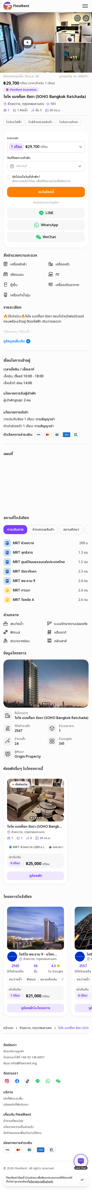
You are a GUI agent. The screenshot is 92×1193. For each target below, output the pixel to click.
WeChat (49, 237)
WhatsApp (49, 225)
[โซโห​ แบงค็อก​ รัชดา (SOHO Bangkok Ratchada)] (35, 829)
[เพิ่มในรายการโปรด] (59, 784)
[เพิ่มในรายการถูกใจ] (77, 18)
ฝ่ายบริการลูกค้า (13, 1051)
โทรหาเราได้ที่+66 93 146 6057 (23, 1057)
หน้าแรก (8, 1028)
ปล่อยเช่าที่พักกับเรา (15, 1105)
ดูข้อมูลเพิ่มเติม (14, 341)
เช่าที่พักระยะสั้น (13, 1099)
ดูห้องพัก (35, 875)
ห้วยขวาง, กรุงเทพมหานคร (36, 1028)
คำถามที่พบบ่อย (13, 1121)
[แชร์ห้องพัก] (86, 18)
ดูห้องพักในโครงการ (35, 1008)
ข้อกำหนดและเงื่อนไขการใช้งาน (22, 1133)
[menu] (85, 6)
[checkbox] (8, 177)
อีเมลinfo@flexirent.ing (20, 1063)
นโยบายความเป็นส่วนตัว (18, 1127)
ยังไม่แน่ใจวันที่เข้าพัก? (26, 177)
